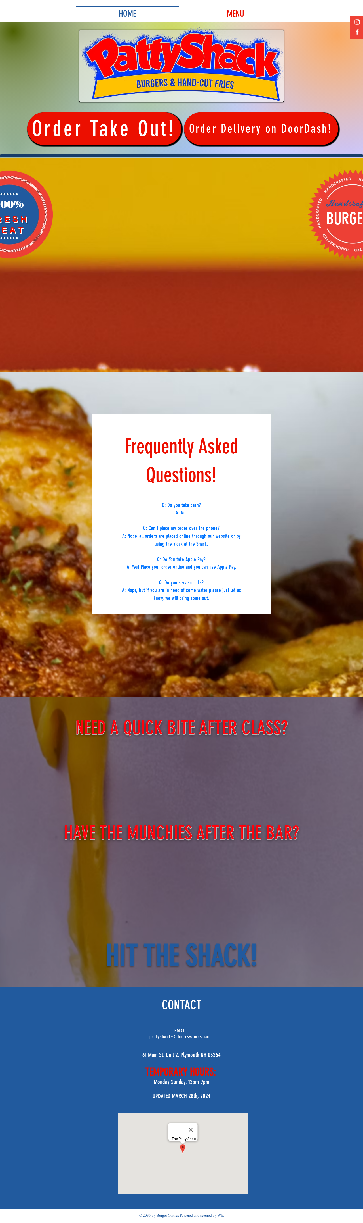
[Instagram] (357, 22)
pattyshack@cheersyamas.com (180, 1036)
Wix (221, 1215)
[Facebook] (357, 32)
